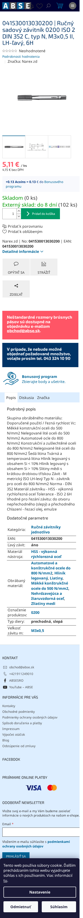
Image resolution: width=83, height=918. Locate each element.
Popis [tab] (11, 397)
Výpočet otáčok (13, 734)
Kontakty (8, 706)
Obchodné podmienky (18, 711)
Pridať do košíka (43, 214)
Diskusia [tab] (26, 397)
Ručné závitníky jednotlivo (46, 530)
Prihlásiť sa (16, 856)
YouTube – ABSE (21, 687)
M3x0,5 (37, 630)
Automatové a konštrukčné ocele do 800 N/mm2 (51, 568)
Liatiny (56, 578)
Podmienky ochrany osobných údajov (29, 717)
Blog (5, 740)
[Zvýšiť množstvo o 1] (18, 211)
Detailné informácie (20, 251)
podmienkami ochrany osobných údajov (36, 843)
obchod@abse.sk (23, 330)
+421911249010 (21, 674)
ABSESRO (16, 680)
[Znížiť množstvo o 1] (18, 216)
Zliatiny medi (43, 603)
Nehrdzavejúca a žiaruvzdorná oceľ (47, 596)
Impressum (11, 729)
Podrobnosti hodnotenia (21, 56)
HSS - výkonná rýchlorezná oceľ (46, 554)
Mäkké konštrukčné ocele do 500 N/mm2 (49, 586)
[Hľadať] (48, 5)
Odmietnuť (20, 906)
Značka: (22, 61)
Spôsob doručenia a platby (22, 723)
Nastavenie (39, 892)
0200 (35, 612)
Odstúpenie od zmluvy (19, 746)
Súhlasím (59, 906)
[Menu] (72, 5)
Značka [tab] (43, 397)
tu (5, 880)
